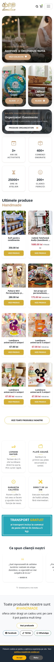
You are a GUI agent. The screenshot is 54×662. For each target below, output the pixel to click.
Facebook (11, 633)
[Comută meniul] (48, 6)
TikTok (27, 633)
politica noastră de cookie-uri (26, 652)
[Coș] (41, 6)
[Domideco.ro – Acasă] (9, 6)
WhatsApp (43, 633)
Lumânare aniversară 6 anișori (14, 341)
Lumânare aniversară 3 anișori (40, 391)
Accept (19, 658)
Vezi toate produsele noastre (27, 420)
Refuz (36, 658)
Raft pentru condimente (14, 239)
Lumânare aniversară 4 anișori (14, 391)
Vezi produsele (27, 625)
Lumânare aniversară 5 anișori (40, 341)
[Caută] (36, 6)
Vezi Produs (14, 253)
